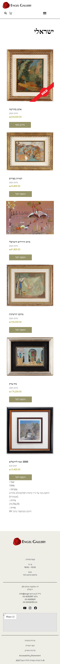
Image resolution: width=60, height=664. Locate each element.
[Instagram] (30, 607)
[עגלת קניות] (10, 13)
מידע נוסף (20, 124)
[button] (44, 13)
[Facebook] (35, 607)
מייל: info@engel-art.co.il (30, 594)
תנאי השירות (30, 645)
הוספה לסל (20, 194)
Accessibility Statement (30, 655)
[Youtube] (24, 607)
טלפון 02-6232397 (30, 596)
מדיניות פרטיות (30, 640)
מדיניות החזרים (30, 650)
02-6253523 (30, 599)
